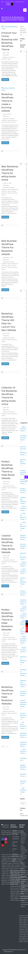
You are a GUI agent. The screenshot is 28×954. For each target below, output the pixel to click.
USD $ (8, 4)
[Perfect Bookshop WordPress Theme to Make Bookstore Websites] (10, 605)
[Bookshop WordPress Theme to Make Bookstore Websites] (10, 683)
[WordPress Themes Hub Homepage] (5, 827)
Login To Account (9, 1)
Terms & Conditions (15, 855)
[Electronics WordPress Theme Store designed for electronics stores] (22, 165)
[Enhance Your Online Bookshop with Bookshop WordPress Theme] (10, 29)
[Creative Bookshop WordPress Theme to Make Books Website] (10, 531)
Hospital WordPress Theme (23, 609)
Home (2, 18)
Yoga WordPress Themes (23, 790)
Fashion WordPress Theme (23, 564)
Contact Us (14, 850)
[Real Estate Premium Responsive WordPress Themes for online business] (22, 292)
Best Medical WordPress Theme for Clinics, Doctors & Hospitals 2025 (24, 853)
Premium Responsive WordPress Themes (23, 703)
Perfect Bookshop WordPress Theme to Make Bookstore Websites (7, 619)
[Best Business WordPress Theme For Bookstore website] (10, 237)
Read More (5, 79)
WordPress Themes (10, 122)
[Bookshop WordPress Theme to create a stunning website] (10, 90)
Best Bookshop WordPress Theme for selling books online (9, 173)
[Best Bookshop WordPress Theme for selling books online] (10, 162)
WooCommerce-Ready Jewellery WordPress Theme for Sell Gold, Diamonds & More (24, 901)
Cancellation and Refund (15, 838)
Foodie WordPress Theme (23, 571)
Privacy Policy (14, 860)
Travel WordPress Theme (23, 751)
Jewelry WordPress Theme (23, 623)
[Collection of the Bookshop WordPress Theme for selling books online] (10, 383)
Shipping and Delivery (14, 844)
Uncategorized (23, 759)
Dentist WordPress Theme (23, 508)
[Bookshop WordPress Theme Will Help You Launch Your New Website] (10, 309)
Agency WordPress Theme (23, 429)
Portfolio (14, 834)
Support (14, 830)
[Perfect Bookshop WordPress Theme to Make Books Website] (10, 457)
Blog (2, 1)
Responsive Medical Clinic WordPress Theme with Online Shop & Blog (24, 886)
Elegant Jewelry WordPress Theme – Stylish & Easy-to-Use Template (24, 869)
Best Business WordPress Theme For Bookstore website (9, 247)
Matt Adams (6, 55)
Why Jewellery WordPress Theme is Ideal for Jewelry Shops (24, 837)
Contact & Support (19, 1)
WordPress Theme (23, 775)
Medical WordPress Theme (23, 650)
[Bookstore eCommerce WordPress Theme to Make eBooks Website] (22, 53)
